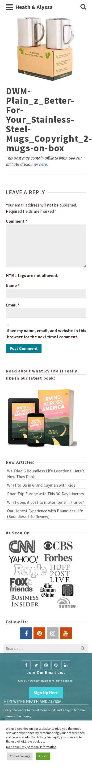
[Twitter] (36, 664)
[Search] (83, 7)
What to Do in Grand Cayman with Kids (41, 485)
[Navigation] (9, 7)
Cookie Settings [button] (20, 756)
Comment (16, 221)
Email (12, 305)
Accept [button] (43, 756)
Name (13, 285)
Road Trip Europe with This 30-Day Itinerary (45, 493)
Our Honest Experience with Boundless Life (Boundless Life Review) (45, 513)
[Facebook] (26, 664)
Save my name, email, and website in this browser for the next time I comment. (46, 333)
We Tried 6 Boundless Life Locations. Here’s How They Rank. (45, 473)
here (43, 164)
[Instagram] (46, 664)
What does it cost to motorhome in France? (45, 502)
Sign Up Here (46, 692)
